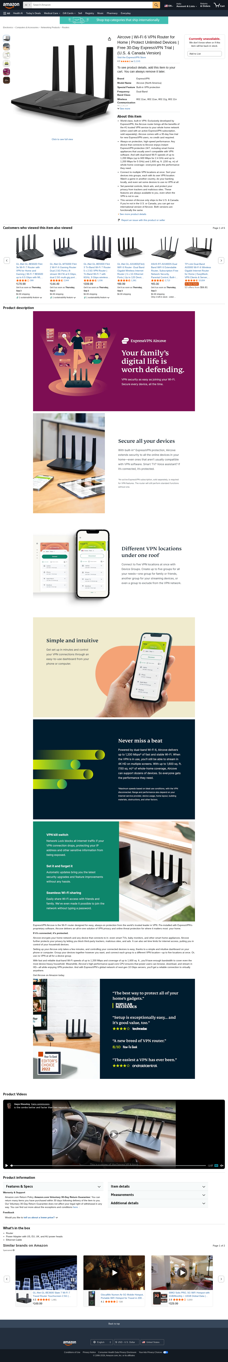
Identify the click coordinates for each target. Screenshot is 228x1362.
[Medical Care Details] (59, 13)
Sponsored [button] (7, 1250)
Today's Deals (33, 13)
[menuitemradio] (216, 1165)
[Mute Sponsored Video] (73, 1286)
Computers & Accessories (27, 27)
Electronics (8, 27)
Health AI (18, 13)
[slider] (108, 1165)
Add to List (195, 53)
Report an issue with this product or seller (143, 220)
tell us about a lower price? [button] (39, 1217)
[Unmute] (221, 1166)
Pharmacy (112, 13)
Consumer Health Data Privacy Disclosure (117, 1352)
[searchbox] (92, 5)
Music (100, 13)
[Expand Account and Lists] (196, 6)
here (75, 1207)
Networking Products (50, 27)
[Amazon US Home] (69, 1343)
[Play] (6, 1165)
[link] (30, 270)
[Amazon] (11, 5)
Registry (89, 13)
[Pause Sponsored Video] (73, 1280)
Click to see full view (62, 139)
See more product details (133, 214)
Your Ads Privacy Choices (150, 1352)
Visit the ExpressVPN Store (131, 57)
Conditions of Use (72, 1352)
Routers (65, 27)
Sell (80, 13)
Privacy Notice (89, 1352)
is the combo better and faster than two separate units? (44, 1107)
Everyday (126, 13)
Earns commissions (40, 1104)
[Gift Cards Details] (75, 13)
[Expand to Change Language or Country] (172, 6)
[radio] (6, 38)
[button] (7, 13)
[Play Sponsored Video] (114, 1272)
